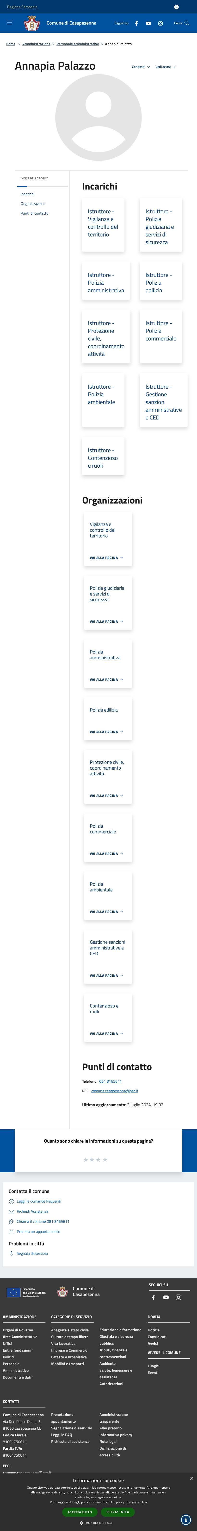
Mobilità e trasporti (67, 1364)
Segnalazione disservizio (71, 1428)
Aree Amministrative (20, 1337)
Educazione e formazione (120, 1330)
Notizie (154, 1330)
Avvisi (153, 1343)
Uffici (7, 1343)
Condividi (139, 66)
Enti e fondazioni (17, 1350)
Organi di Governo (18, 1330)
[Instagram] (158, 23)
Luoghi (153, 1366)
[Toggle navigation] (9, 23)
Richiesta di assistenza (70, 1441)
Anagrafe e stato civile (70, 1330)
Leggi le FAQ (61, 1435)
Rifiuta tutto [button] (117, 1512)
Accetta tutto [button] (80, 1512)
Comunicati (157, 1337)
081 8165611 (110, 1081)
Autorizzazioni (111, 1384)
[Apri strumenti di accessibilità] (186, 1520)
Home (10, 44)
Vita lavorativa (63, 1343)
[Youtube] (146, 23)
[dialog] (98, 1502)
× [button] (191, 1478)
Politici (8, 1357)
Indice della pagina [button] (34, 178)
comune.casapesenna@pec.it (114, 1091)
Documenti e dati (17, 1377)
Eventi (153, 1372)
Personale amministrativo (77, 44)
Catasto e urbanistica (69, 1357)
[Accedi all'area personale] (176, 7)
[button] (98, 1522)
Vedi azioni (163, 66)
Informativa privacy (115, 1435)
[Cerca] (187, 23)
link (144, 1502)
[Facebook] (134, 23)
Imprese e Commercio (69, 1350)
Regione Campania (22, 7)
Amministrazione (36, 44)
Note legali (108, 1441)
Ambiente (107, 1363)
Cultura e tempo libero (70, 1337)
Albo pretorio (110, 1428)
